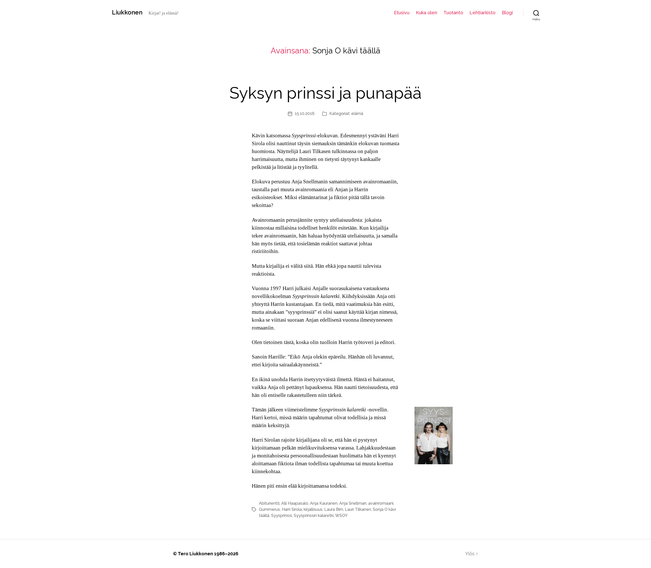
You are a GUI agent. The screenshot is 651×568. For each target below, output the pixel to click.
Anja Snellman (352, 503)
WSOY (341, 515)
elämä (357, 113)
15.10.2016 (305, 113)
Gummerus (269, 509)
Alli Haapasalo (294, 503)
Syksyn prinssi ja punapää (325, 92)
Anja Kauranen (323, 503)
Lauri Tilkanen (358, 509)
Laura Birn (333, 509)
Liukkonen (127, 12)
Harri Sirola (292, 509)
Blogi (507, 12)
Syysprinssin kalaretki (314, 515)
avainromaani (380, 503)
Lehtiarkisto (482, 12)
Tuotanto (453, 12)
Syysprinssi (281, 515)
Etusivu (401, 12)
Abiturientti (269, 503)
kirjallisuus (313, 509)
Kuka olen (426, 12)
